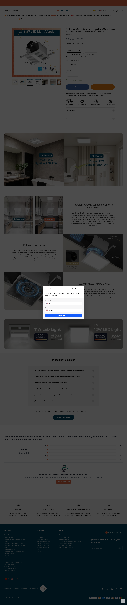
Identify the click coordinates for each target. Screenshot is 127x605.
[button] (63, 303)
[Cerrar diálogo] (83, 288)
